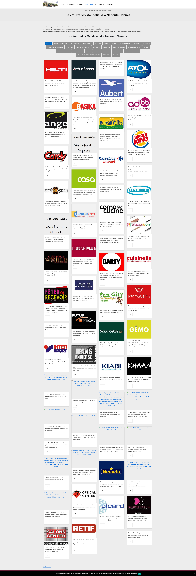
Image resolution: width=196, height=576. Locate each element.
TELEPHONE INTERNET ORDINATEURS (89, 55)
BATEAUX (136, 43)
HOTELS (146, 47)
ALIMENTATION (75, 43)
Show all (48, 43)
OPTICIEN (97, 51)
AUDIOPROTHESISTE (110, 43)
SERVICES (128, 51)
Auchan (63, 4)
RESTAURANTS (99, 4)
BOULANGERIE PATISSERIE (55, 47)
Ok (139, 573)
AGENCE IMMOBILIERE (60, 43)
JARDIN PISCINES (78, 51)
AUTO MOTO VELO (125, 43)
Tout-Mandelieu (47, 567)
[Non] (194, 573)
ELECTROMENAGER (119, 47)
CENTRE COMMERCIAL (82, 47)
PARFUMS (106, 51)
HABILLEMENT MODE (134, 47)
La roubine (80, 4)
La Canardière (71, 4)
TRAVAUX (115, 55)
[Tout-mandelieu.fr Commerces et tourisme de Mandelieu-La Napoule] (50, 4)
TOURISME (109, 4)
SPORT (137, 51)
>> (47, 89)
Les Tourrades (89, 4)
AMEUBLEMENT (87, 43)
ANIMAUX (98, 43)
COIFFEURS (96, 47)
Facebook (45, 564)
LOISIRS (89, 51)
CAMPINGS (69, 47)
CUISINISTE (106, 47)
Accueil (86, 10)
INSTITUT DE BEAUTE (63, 51)
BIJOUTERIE (146, 43)
